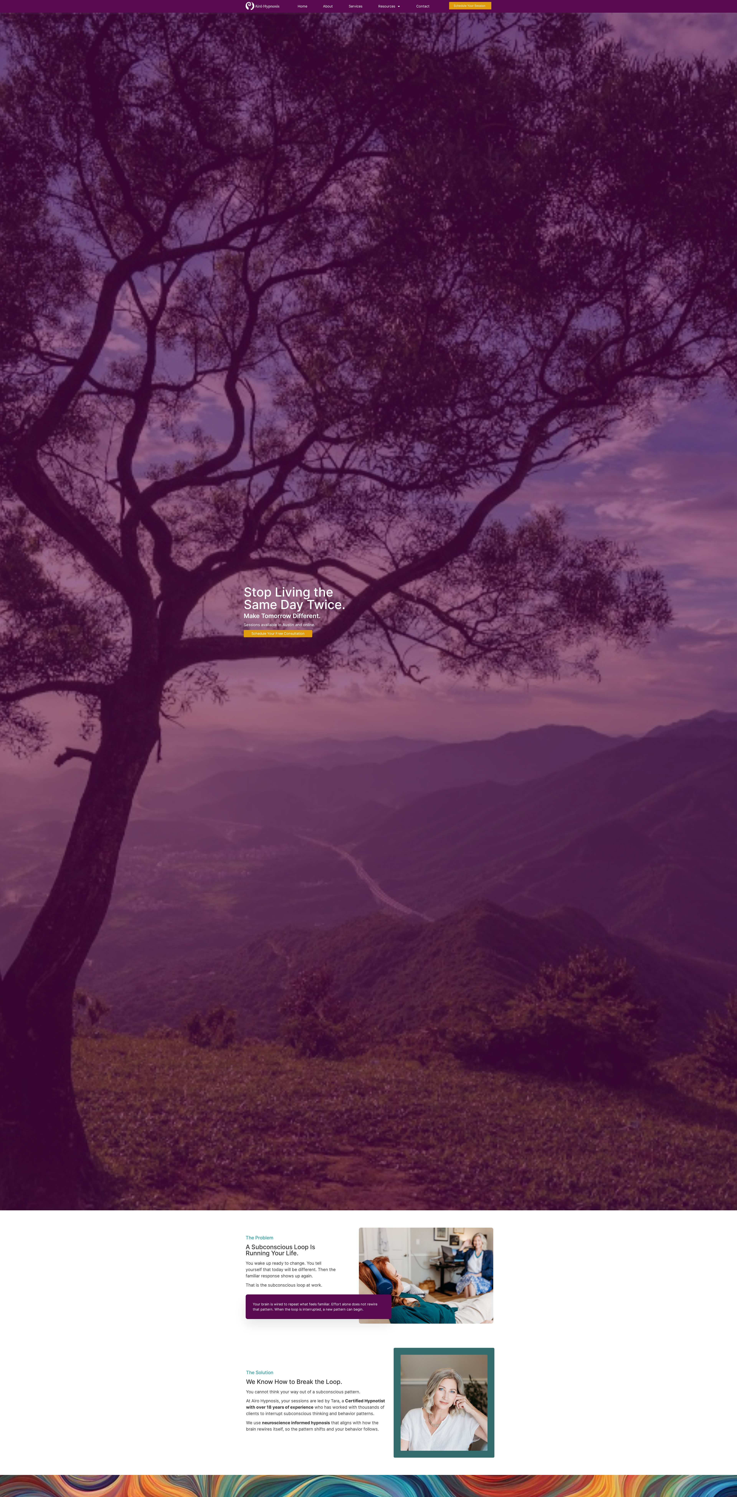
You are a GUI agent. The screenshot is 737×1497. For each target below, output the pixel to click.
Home (302, 6)
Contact (423, 6)
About (328, 6)
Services (355, 6)
